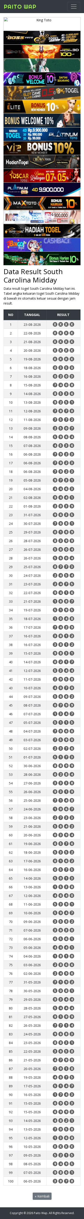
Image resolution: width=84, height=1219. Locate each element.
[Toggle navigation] (73, 6)
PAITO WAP (20, 6)
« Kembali (42, 1196)
